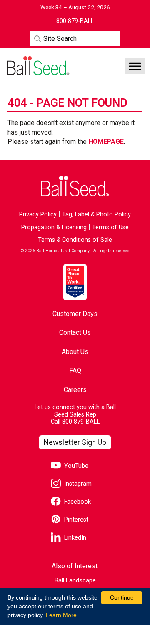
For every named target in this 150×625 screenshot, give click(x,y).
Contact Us (75, 332)
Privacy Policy (38, 214)
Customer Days (75, 314)
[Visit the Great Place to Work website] (75, 282)
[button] (135, 66)
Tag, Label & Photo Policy (96, 214)
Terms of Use (110, 227)
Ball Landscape (75, 580)
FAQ (75, 370)
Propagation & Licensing (54, 227)
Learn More (61, 615)
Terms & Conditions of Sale (75, 239)
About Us (75, 352)
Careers (75, 390)
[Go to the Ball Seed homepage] (37, 65)
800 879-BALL (81, 421)
